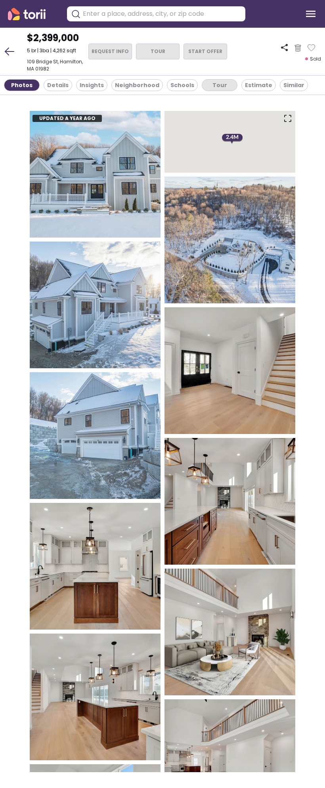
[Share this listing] (284, 47)
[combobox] (162, 14)
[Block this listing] (298, 47)
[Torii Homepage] (32, 14)
